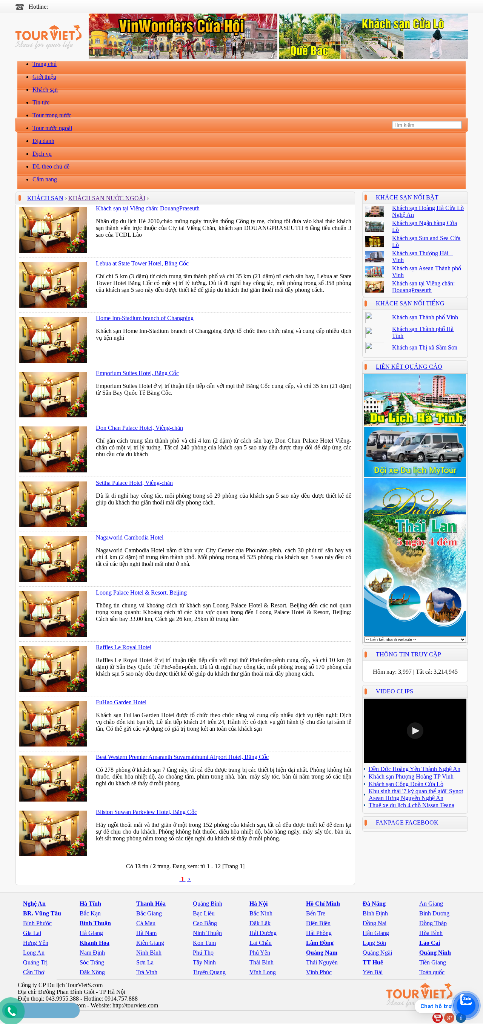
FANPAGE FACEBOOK (407, 822)
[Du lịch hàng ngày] (415, 634)
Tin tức (40, 102)
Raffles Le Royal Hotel (123, 647)
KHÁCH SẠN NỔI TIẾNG (410, 303)
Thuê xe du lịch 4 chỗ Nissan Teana (411, 805)
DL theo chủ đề (50, 166)
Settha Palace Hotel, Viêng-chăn (134, 483)
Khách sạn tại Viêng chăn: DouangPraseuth (148, 208)
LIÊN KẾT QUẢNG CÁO (409, 366)
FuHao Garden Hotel (121, 702)
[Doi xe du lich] (415, 475)
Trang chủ (44, 64)
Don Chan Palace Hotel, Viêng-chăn (139, 428)
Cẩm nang (44, 179)
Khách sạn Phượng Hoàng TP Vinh (411, 776)
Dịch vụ (42, 153)
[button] (415, 730)
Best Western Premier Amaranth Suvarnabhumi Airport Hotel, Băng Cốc (182, 757)
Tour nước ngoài (52, 128)
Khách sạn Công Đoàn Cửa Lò (406, 784)
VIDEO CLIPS (394, 691)
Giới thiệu (44, 77)
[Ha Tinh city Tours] (415, 424)
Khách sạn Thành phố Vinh (425, 317)
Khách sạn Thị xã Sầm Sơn (424, 347)
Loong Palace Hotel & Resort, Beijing (141, 592)
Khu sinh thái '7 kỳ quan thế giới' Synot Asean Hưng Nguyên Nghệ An (416, 794)
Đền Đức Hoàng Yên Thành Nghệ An (414, 769)
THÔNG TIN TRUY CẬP (408, 654)
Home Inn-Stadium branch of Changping (145, 318)
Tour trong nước (51, 115)
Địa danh (43, 141)
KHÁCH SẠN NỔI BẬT (407, 197)
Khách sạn (45, 89)
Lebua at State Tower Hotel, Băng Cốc (142, 263)
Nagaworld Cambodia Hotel (129, 537)
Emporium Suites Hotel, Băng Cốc (137, 373)
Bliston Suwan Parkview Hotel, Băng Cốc (146, 812)
